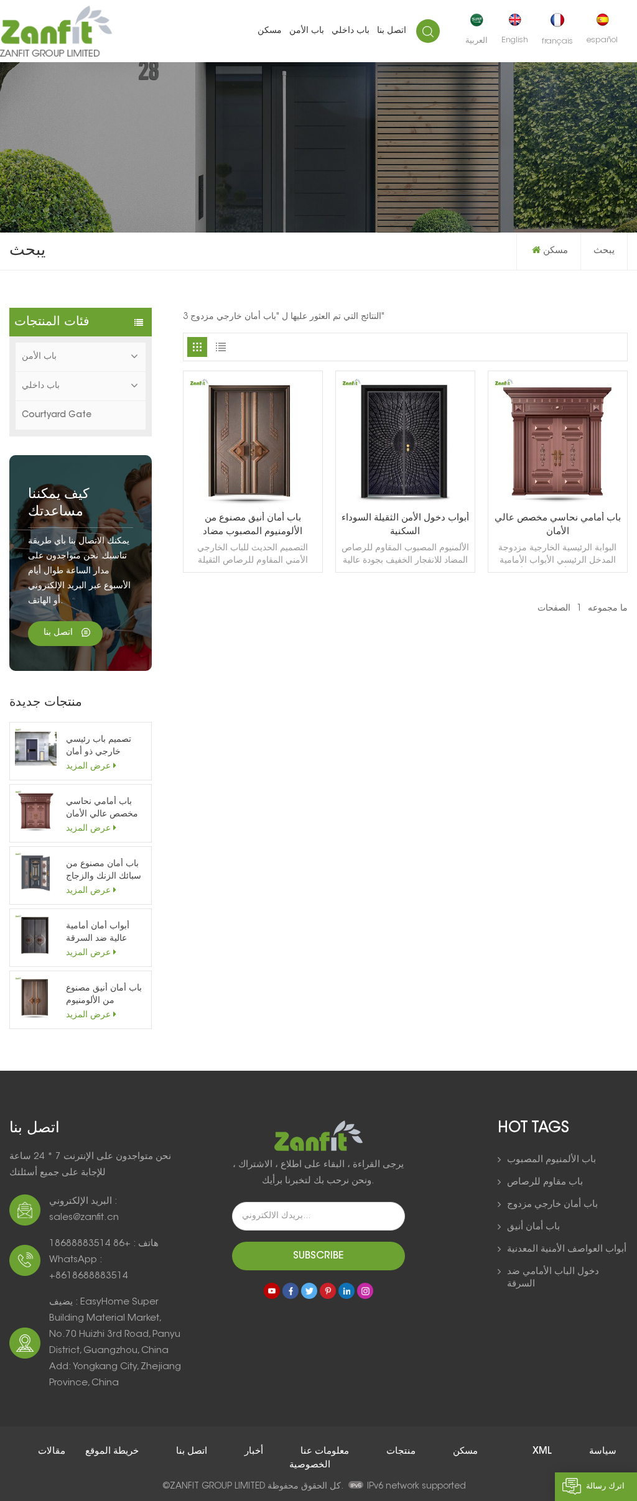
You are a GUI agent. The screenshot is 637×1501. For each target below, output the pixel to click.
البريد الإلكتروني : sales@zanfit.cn (84, 1209)
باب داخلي (351, 31)
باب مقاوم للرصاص (545, 1182)
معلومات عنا (323, 1451)
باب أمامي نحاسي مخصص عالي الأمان (102, 808)
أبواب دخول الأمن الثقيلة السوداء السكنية (405, 525)
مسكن (270, 31)
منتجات (400, 1451)
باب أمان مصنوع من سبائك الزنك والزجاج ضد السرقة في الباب (104, 871)
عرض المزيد (88, 766)
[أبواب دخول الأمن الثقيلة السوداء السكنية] (405, 503)
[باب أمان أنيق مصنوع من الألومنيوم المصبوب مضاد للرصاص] (36, 997)
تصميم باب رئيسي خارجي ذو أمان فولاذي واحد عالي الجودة (98, 747)
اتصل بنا (391, 31)
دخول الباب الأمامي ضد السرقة (553, 1278)
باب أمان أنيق (533, 1227)
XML (543, 1451)
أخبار (252, 1451)
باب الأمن (306, 31)
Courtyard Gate (56, 415)
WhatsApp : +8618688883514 (88, 1268)
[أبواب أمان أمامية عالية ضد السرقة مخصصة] (36, 935)
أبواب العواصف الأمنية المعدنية (566, 1249)
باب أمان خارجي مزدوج (552, 1204)
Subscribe (318, 1256)
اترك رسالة (605, 1486)
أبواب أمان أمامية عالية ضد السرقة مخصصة (97, 933)
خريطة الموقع (111, 1451)
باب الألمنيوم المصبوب (551, 1160)
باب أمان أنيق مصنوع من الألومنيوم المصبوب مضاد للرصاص (104, 995)
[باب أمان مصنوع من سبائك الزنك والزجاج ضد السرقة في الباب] (36, 873)
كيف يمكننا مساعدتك (58, 503)
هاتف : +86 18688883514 (104, 1244)
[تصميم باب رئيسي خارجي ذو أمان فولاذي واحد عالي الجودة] (36, 748)
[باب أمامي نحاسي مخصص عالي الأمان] (36, 810)
